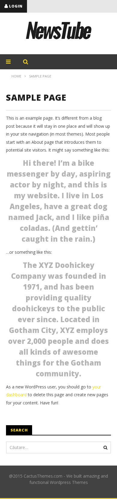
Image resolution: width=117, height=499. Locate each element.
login (15, 6)
